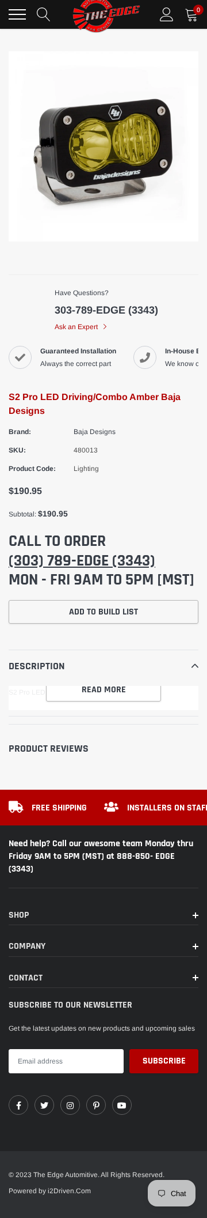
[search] (44, 14)
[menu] (17, 14)
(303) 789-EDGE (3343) (82, 560)
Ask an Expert (77, 327)
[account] (167, 14)
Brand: (20, 432)
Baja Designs (95, 432)
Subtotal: (22, 514)
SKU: (17, 450)
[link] (18, 1105)
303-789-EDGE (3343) (106, 310)
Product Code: (32, 469)
